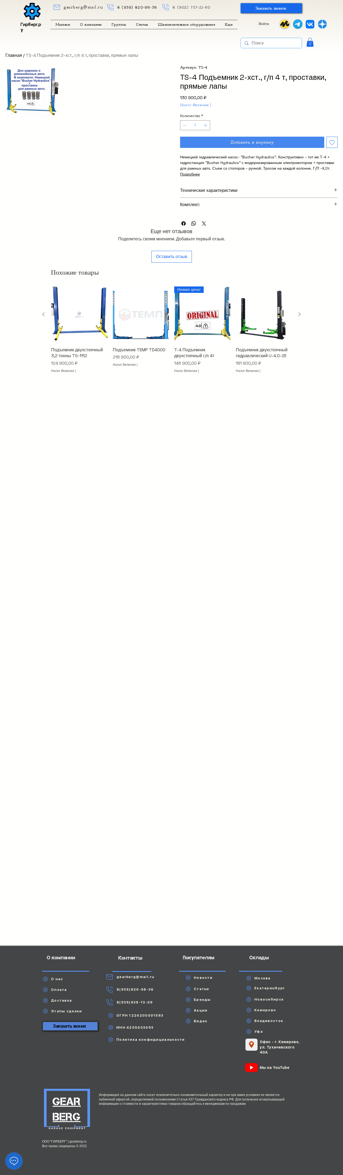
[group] (171, 335)
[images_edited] (322, 24)
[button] (271, 8)
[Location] (251, 1045)
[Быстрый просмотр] (79, 314)
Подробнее (190, 174)
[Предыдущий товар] (43, 314)
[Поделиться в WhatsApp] (194, 223)
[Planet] (67, 1109)
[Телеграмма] (298, 24)
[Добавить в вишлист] (332, 142)
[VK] (310, 24)
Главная (13, 55)
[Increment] (206, 125)
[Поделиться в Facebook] (183, 223)
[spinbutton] (195, 125)
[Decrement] (184, 125)
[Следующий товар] (299, 314)
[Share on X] (204, 223)
